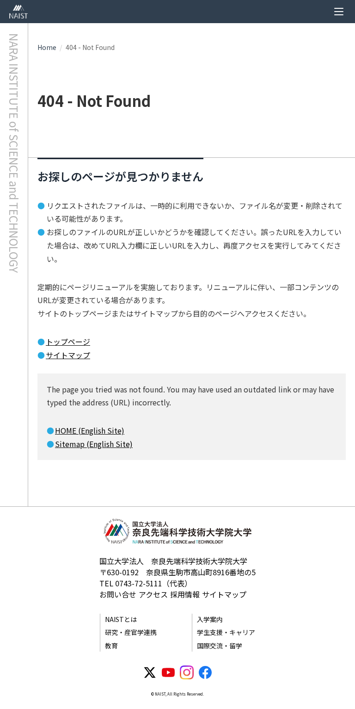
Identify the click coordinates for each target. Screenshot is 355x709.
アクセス (153, 594)
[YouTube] (168, 672)
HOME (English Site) (89, 430)
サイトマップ (68, 355)
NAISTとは (121, 619)
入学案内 (210, 619)
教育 (111, 645)
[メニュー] (339, 12)
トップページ (68, 341)
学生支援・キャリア (226, 632)
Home (46, 47)
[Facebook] (205, 672)
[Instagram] (187, 672)
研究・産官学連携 (131, 632)
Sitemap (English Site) (94, 443)
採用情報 (185, 594)
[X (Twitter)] (150, 672)
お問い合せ (117, 594)
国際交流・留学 (219, 645)
